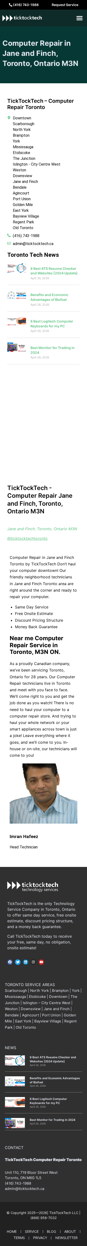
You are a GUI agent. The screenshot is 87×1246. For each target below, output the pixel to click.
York (76, 990)
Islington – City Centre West (46, 1003)
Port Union (51, 1015)
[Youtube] (41, 962)
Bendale (12, 1015)
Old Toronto (26, 1027)
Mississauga (16, 996)
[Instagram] (33, 962)
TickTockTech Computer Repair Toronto (43, 1159)
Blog (51, 1231)
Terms (19, 1238)
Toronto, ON (15, 1177)
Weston (11, 1009)
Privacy (40, 1238)
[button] (79, 18)
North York (39, 990)
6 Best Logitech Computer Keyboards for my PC (48, 1101)
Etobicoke (37, 996)
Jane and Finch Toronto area (39, 583)
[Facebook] (10, 962)
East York (23, 1021)
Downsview (31, 1009)
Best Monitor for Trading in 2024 (52, 1120)
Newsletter (66, 1238)
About (70, 1231)
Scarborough (16, 990)
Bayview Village (47, 1021)
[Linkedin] (25, 962)
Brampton (60, 990)
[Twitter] (17, 962)
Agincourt (30, 1015)
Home (12, 1231)
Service (32, 1231)
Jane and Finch (57, 1009)
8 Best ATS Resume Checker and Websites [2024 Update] (53, 1059)
